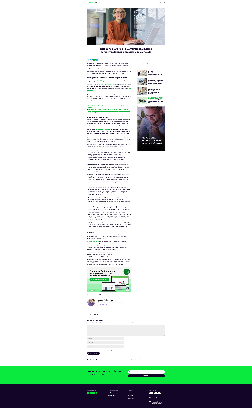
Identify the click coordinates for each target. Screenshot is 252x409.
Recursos (155, 78)
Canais (109, 392)
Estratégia (161, 69)
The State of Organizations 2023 (108, 84)
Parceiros (130, 395)
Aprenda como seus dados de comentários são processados (126, 359)
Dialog (114, 243)
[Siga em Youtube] (157, 393)
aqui (101, 80)
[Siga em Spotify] (160, 393)
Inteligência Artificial (136, 55)
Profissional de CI (146, 55)
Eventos (161, 97)
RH (154, 87)
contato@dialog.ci (156, 397)
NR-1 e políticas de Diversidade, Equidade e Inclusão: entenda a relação (156, 91)
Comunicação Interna (125, 55)
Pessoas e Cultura (112, 395)
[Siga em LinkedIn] (155, 393)
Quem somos (131, 398)
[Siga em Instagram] (150, 393)
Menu (159, 2)
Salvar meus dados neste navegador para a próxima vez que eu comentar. (108, 350)
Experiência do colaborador (154, 98)
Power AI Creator (94, 241)
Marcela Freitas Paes (108, 55)
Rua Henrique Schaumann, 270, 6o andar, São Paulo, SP (157, 402)
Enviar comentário (94, 353)
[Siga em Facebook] (152, 393)
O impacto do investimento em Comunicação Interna (155, 73)
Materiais (130, 390)
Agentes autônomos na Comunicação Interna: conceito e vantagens (155, 82)
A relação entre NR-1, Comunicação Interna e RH (155, 101)
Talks (129, 392)
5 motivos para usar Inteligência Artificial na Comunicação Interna (108, 109)
